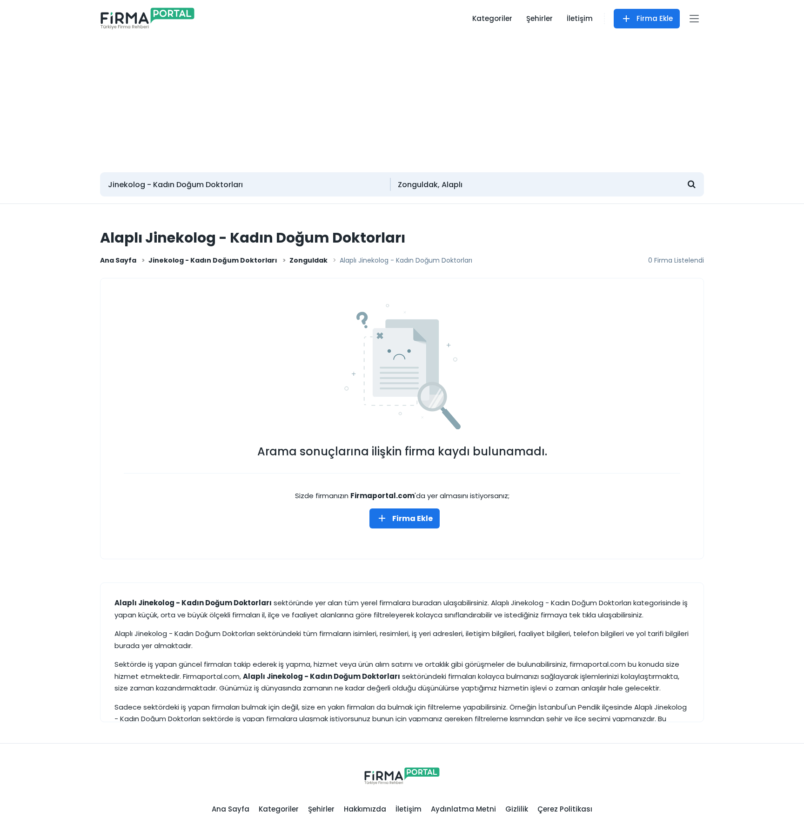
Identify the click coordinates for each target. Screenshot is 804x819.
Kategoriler (492, 18)
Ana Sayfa (118, 260)
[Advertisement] (402, 100)
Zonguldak (308, 260)
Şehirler (539, 18)
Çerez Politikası (564, 809)
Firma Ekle (654, 18)
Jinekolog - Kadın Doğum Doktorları (212, 260)
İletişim (580, 18)
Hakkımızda (365, 809)
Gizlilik (516, 809)
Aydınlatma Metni (463, 809)
